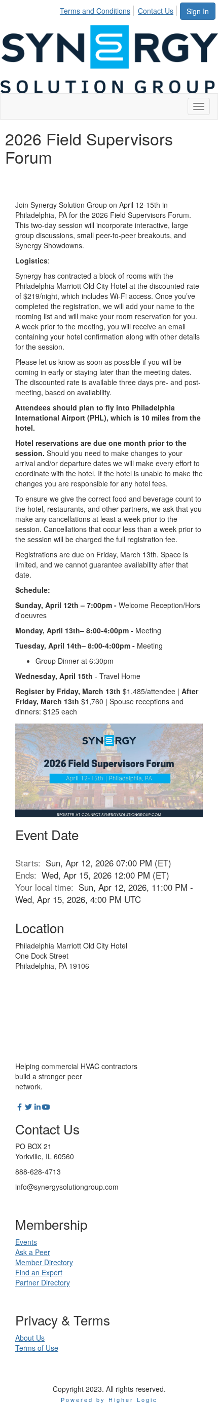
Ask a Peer (32, 1252)
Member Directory (44, 1262)
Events (26, 1242)
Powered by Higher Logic (109, 1399)
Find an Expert (38, 1272)
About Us (30, 1338)
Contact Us (155, 11)
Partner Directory (42, 1282)
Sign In (198, 11)
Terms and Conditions (95, 11)
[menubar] (119, 9)
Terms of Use (36, 1348)
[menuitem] (98, 9)
